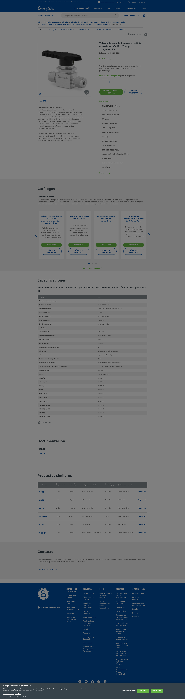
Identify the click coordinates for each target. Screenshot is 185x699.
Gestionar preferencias (128, 691)
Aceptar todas (156, 691)
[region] (92, 691)
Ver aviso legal (23, 697)
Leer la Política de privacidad (12, 694)
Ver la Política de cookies (11, 697)
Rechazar (143, 691)
